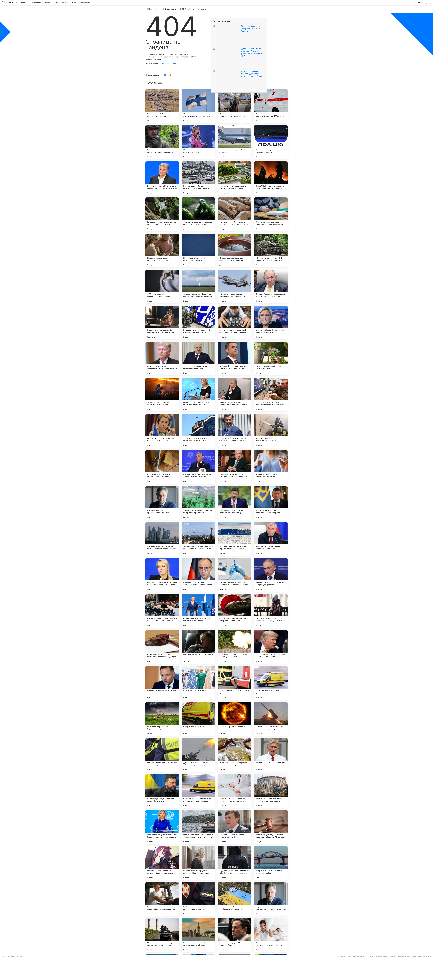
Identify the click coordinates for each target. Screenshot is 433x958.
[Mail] (3, 2)
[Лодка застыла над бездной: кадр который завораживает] (198, 503)
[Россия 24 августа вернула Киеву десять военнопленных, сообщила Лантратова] (162, 575)
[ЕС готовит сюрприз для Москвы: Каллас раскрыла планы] (162, 431)
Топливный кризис (198, 9)
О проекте (341, 956)
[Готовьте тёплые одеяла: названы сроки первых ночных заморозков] (162, 214)
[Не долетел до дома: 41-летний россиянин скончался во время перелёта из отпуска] (234, 106)
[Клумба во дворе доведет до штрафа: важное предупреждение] (271, 358)
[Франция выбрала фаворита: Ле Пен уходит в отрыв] (271, 322)
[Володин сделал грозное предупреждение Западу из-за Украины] (234, 394)
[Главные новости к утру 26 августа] (234, 142)
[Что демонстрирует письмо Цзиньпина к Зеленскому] (234, 503)
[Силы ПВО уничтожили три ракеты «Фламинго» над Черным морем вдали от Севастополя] (271, 394)
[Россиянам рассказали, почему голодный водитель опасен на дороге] (162, 899)
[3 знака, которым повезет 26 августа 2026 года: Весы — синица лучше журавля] (162, 322)
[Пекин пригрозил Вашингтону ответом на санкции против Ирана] (271, 791)
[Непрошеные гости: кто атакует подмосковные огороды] (162, 250)
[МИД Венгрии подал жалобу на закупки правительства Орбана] (198, 467)
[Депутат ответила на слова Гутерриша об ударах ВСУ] (198, 431)
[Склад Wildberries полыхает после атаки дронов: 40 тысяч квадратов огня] (271, 178)
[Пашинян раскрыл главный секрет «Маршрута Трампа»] (271, 575)
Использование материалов (400, 956)
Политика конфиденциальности (378, 956)
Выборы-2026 (154, 9)
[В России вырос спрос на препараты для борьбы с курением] (271, 467)
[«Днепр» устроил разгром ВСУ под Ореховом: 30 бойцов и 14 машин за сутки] (271, 250)
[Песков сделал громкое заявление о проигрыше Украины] (162, 358)
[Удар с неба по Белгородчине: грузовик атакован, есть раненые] (271, 683)
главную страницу (169, 64)
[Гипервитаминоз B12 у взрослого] (198, 647)
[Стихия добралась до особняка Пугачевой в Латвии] (198, 142)
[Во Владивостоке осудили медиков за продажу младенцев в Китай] (162, 647)
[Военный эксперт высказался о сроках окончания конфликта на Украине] (162, 142)
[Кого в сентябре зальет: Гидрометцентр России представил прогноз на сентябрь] (162, 719)
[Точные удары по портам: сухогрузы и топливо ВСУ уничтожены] (162, 394)
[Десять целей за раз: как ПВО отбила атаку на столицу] (198, 755)
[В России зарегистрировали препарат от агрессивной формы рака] (234, 575)
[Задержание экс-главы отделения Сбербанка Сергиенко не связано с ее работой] (234, 863)
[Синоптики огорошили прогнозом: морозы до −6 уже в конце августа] (271, 611)
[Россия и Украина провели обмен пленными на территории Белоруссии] (198, 322)
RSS (335, 956)
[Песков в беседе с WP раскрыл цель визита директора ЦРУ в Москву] (234, 358)
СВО (184, 9)
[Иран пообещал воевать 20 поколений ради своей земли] (162, 863)
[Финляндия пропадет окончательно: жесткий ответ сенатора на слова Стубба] (198, 106)
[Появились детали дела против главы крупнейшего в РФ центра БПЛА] (271, 827)
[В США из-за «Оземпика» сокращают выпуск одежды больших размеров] (198, 683)
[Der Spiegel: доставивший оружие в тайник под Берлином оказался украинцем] (162, 755)
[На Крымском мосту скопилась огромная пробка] (271, 863)
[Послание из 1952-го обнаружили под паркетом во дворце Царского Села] (162, 106)
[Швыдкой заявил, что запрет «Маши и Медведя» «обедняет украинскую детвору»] (234, 467)
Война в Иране (171, 9)
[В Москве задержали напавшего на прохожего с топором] (198, 899)
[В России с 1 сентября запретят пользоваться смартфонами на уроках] (271, 214)
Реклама (19, 956)
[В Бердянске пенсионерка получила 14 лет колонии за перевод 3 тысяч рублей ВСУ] (162, 467)
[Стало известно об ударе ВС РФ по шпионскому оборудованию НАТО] (271, 719)
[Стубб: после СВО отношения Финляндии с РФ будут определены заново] (198, 611)
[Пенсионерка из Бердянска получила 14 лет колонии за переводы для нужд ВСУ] (198, 863)
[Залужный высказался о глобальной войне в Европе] (271, 503)
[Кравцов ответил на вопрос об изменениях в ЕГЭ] (234, 827)
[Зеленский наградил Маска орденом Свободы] (234, 935)
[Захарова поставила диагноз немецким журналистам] (198, 394)
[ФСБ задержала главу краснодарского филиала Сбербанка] (162, 286)
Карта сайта (427, 956)
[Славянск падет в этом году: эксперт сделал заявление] (162, 935)
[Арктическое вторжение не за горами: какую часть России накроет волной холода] (234, 539)
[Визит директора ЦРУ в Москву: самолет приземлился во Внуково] (162, 178)
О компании (10, 956)
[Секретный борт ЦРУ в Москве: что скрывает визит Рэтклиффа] (234, 431)
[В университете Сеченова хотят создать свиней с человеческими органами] (234, 214)
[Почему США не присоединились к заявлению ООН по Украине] (162, 611)
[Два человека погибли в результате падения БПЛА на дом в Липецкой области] (271, 106)
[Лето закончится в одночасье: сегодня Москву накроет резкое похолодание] (162, 539)
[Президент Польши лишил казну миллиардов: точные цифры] (162, 683)
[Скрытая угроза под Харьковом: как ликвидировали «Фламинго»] (198, 286)
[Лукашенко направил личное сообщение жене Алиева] (198, 358)
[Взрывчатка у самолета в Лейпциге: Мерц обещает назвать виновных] (198, 575)
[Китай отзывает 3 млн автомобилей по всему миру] (198, 178)
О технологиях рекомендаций (356, 956)
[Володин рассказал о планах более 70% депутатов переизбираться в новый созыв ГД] (271, 539)
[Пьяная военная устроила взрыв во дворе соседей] (271, 142)
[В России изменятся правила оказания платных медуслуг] (234, 791)
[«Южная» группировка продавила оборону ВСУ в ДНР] (234, 647)
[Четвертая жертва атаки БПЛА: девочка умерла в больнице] (198, 791)
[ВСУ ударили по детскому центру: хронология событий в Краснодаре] (234, 683)
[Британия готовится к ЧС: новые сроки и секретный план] (198, 935)
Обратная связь (416, 956)
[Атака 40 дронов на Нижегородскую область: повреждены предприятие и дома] (271, 431)
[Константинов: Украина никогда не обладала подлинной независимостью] (234, 899)
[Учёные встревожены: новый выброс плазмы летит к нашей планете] (234, 719)
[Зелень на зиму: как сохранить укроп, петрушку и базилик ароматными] (234, 178)
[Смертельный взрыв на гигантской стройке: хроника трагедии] (198, 719)
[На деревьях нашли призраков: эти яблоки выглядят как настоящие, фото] (234, 755)
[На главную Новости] (11, 2)
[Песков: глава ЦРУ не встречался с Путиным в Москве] (271, 755)
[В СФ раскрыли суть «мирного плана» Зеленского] (162, 791)
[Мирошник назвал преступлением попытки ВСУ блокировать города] (162, 503)
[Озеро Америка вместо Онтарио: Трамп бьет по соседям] (271, 647)
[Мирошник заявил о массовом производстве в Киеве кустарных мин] (271, 899)
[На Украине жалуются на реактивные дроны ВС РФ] (198, 250)
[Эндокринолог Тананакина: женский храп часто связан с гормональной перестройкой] (271, 935)
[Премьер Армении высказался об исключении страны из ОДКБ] (271, 286)
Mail (3, 956)
